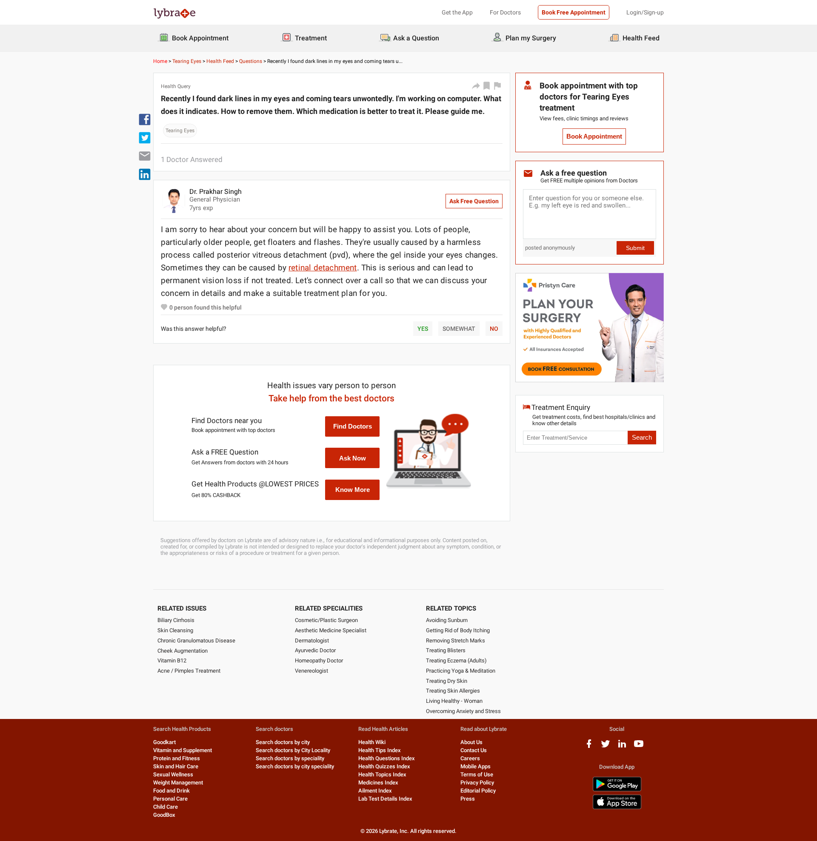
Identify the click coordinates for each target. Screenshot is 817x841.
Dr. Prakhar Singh (215, 192)
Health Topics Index (382, 774)
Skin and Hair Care (175, 766)
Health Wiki (372, 742)
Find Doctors (352, 426)
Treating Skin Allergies (453, 691)
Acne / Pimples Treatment (188, 671)
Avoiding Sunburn (447, 620)
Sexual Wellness (173, 774)
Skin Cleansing (175, 630)
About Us (471, 742)
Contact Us (473, 750)
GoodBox (164, 815)
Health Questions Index (386, 758)
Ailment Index (375, 790)
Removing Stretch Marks (455, 640)
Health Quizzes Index (384, 766)
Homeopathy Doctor (319, 660)
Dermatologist (312, 640)
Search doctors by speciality (290, 758)
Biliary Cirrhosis (175, 620)
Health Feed (220, 61)
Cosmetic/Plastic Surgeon (326, 620)
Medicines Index (378, 782)
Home (160, 61)
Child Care (165, 807)
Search (642, 437)
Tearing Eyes (186, 61)
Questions (250, 61)
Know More (352, 489)
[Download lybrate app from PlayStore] (617, 790)
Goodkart (164, 742)
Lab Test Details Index (385, 799)
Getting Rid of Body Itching (458, 630)
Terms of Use (476, 774)
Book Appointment (594, 136)
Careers (470, 758)
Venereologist (311, 671)
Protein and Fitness (176, 758)
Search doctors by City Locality (293, 750)
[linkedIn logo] (622, 747)
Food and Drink (171, 790)
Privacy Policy (477, 782)
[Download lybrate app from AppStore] (617, 807)
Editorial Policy (478, 790)
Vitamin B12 (171, 660)
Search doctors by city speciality (295, 766)
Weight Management (178, 782)
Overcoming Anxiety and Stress (463, 711)
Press (467, 799)
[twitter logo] (605, 747)
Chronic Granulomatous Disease (196, 640)
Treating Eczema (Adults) (456, 660)
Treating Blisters (446, 650)
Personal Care (170, 799)
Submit (635, 247)
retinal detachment (323, 268)
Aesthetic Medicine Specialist (330, 630)
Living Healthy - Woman (454, 701)
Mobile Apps (475, 766)
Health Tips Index (379, 750)
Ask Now (352, 458)
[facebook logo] (589, 747)
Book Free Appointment (574, 12)
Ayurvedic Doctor (315, 650)
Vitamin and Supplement (182, 750)
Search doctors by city (283, 742)
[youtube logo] (639, 747)
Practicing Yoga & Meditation (460, 671)
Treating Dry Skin (446, 681)
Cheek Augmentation (182, 651)
